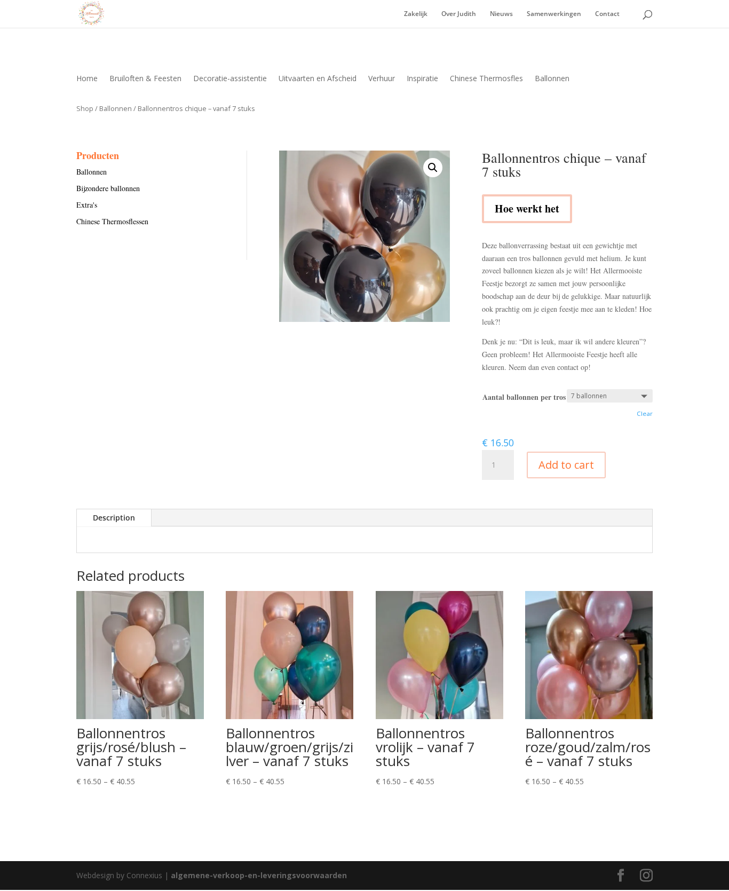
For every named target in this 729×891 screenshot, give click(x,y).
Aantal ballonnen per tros (524, 397)
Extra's (86, 205)
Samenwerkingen (554, 14)
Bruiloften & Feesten (145, 79)
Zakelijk (415, 14)
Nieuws (501, 14)
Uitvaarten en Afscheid (317, 79)
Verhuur (381, 79)
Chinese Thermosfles (486, 79)
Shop (84, 108)
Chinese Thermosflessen (112, 221)
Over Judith (458, 14)
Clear (645, 413)
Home (87, 79)
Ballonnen (552, 79)
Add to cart (566, 465)
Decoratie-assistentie (230, 79)
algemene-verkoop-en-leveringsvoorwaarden (259, 875)
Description (114, 517)
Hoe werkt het (527, 208)
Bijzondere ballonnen (108, 188)
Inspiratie (422, 79)
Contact (607, 14)
